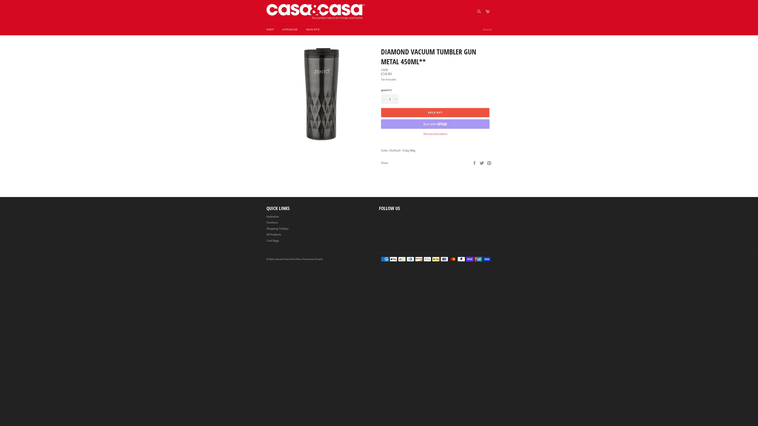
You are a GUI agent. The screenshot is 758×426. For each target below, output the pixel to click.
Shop (270, 29)
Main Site (313, 29)
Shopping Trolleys (277, 228)
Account (487, 29)
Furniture (272, 222)
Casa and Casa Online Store (287, 259)
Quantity (386, 90)
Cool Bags (272, 240)
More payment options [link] (435, 133)
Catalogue (289, 29)
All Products (273, 234)
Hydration (272, 216)
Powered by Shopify (312, 259)
